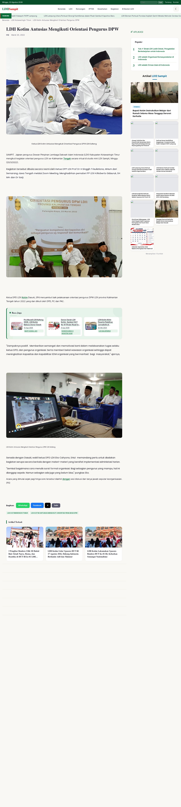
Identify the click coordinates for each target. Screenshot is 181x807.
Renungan (80, 9)
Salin (56, 505)
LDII (10, 9)
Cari (160, 2)
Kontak (176, 2)
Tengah (67, 158)
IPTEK (91, 9)
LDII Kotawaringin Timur (21, 20)
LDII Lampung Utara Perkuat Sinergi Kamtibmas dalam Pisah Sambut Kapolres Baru (46, 16)
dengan (66, 479)
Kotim (25, 297)
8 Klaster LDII (128, 9)
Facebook (37, 505)
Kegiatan (115, 9)
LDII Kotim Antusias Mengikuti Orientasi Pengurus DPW (54, 513)
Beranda (61, 9)
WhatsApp (22, 505)
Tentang (168, 2)
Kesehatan (102, 9)
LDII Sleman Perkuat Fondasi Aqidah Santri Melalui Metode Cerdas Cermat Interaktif (124, 16)
